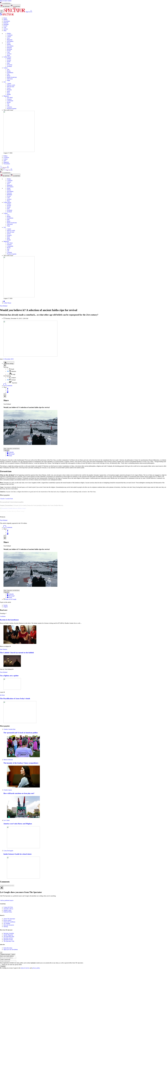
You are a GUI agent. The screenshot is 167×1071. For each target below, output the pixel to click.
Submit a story (7, 910)
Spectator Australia (8, 933)
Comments (9, 385)
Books (9, 71)
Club (4, 27)
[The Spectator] (15, 12)
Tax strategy (6, 923)
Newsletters (6, 21)
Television (10, 79)
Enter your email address (7, 956)
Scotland (9, 66)
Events (5, 26)
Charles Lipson (7, 790)
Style (8, 93)
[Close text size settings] (4, 365)
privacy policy (36, 968)
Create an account (5, 954)
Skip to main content (5, 0)
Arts (8, 69)
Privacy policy (7, 920)
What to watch (11, 85)
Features (9, 99)
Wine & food (10, 86)
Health (9, 94)
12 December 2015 (8, 359)
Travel (8, 88)
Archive (5, 29)
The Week (10, 97)
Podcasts (5, 22)
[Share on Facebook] (7, 389)
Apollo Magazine (8, 935)
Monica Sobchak (8, 759)
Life (4, 82)
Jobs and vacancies (8, 925)
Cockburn (9, 35)
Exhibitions (10, 72)
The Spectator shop (8, 936)
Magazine (9, 39)
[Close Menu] (1, 169)
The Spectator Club (8, 941)
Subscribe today (7, 948)
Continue (3, 966)
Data (8, 63)
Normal (13, 380)
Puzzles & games (11, 108)
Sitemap (5, 926)
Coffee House (7, 57)
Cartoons (9, 107)
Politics (9, 33)
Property (9, 89)
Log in (13, 954)
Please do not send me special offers (12, 964)
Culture (9, 36)
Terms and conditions (9, 922)
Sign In (28, 12)
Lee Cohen (6, 820)
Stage (8, 80)
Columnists (10, 100)
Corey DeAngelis (8, 850)
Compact (13, 377)
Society (9, 60)
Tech (8, 38)
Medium (13, 371)
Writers (5, 19)
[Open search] (1, 167)
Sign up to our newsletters (10, 949)
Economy (9, 64)
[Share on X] (7, 390)
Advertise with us (8, 908)
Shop (4, 30)
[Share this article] (4, 394)
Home (5, 18)
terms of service (25, 968)
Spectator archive (8, 938)
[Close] (1, 887)
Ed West (2, 695)
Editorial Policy (7, 912)
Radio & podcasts (12, 77)
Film (8, 74)
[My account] (31, 12)
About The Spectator (9, 918)
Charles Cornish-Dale (9, 729)
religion (5, 606)
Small (12, 369)
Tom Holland (3, 520)
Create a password (5, 959)
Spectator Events (8, 939)
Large (13, 374)
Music (8, 75)
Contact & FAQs (8, 907)
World (8, 61)
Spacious (14, 383)
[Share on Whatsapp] (7, 392)
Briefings (6, 24)
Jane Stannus (3, 649)
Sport (8, 91)
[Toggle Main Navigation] (1, 11)
